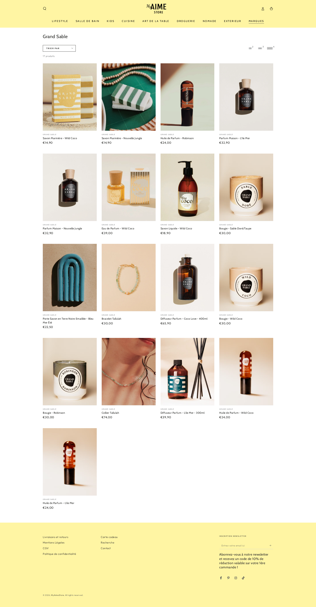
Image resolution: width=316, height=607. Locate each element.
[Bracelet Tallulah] (129, 277)
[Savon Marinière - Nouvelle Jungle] (129, 97)
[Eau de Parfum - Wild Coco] (129, 187)
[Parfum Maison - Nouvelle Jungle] (70, 187)
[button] (44, 8)
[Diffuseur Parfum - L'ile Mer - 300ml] (188, 371)
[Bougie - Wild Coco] (246, 277)
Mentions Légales (54, 542)
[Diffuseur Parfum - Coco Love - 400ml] (188, 277)
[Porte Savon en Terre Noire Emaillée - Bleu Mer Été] (70, 277)
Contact (106, 548)
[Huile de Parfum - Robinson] (188, 97)
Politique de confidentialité (59, 554)
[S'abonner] (271, 545)
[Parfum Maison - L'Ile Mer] (246, 97)
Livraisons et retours (55, 537)
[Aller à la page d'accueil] (158, 8)
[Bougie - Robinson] (70, 371)
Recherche (107, 542)
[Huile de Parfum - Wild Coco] (246, 371)
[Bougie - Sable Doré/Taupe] (246, 187)
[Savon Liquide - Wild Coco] (188, 187)
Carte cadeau (109, 537)
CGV (46, 548)
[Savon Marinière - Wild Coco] (70, 97)
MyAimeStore (57, 595)
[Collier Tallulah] (129, 371)
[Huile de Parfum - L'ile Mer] (70, 462)
